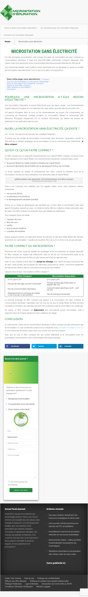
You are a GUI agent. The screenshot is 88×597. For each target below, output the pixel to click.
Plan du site (29, 578)
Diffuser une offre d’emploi (15, 581)
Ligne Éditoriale (31, 584)
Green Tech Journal (13, 578)
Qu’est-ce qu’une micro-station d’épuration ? (20, 28)
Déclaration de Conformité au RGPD (56, 584)
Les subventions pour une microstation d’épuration (59, 28)
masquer (46, 79)
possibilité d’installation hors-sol (70, 328)
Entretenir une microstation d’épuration (18, 35)
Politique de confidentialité (48, 578)
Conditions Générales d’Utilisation (19, 587)
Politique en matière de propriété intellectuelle (49, 581)
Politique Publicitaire (13, 584)
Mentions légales (43, 587)
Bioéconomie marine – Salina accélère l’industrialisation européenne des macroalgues (65, 543)
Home (7, 42)
